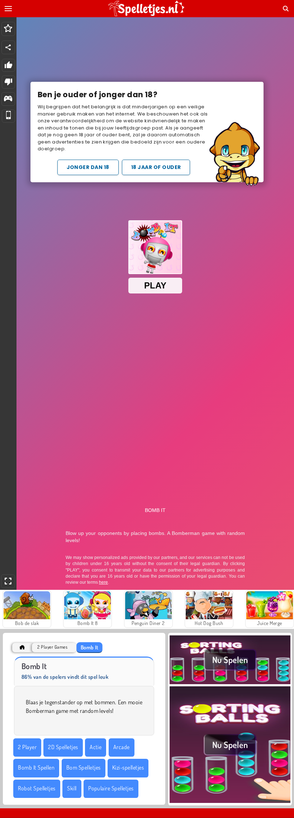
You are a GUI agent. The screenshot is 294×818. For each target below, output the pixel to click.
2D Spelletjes (63, 747)
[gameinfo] (8, 99)
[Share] (8, 47)
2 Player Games (52, 647)
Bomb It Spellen (36, 767)
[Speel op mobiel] (8, 116)
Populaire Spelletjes (111, 788)
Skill (71, 788)
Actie (95, 747)
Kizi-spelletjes (128, 767)
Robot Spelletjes (37, 788)
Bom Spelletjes (83, 767)
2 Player (27, 747)
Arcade (121, 747)
